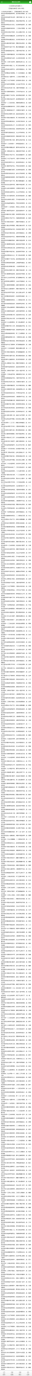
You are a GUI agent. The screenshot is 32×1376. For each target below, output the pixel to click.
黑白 (20, 1374)
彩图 (12, 1374)
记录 (28, 1374)
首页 (4, 1374)
